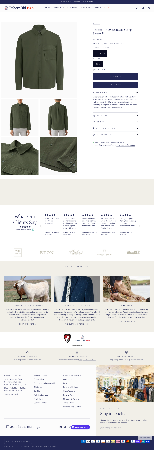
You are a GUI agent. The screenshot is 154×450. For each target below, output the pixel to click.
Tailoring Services (41, 395)
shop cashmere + (27, 324)
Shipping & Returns (71, 399)
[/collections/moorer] (117, 252)
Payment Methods (70, 387)
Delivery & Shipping (105, 128)
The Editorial (39, 399)
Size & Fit (100, 122)
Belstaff (96, 23)
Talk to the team (104, 134)
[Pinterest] (65, 427)
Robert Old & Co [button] (12, 375)
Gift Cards (38, 387)
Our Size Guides (40, 403)
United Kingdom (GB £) (17, 441)
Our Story (37, 391)
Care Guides (39, 379)
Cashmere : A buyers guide (45, 383)
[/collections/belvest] (59, 252)
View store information (125, 145)
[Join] (146, 428)
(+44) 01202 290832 (87, 359)
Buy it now (115, 85)
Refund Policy (68, 395)
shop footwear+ (126, 321)
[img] (25, 227)
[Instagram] (70, 427)
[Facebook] (61, 427)
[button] (47, 8)
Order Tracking (69, 391)
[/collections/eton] (30, 252)
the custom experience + (77, 324)
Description (102, 92)
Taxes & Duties (69, 403)
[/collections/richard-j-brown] (88, 252)
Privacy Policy (29, 446)
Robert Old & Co (12, 446)
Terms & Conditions (42, 446)
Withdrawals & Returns (72, 407)
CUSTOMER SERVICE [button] (72, 375)
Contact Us (67, 379)
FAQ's (65, 383)
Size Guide (100, 70)
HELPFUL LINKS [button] (40, 375)
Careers (53, 446)
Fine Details (101, 116)
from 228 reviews (23, 229)
